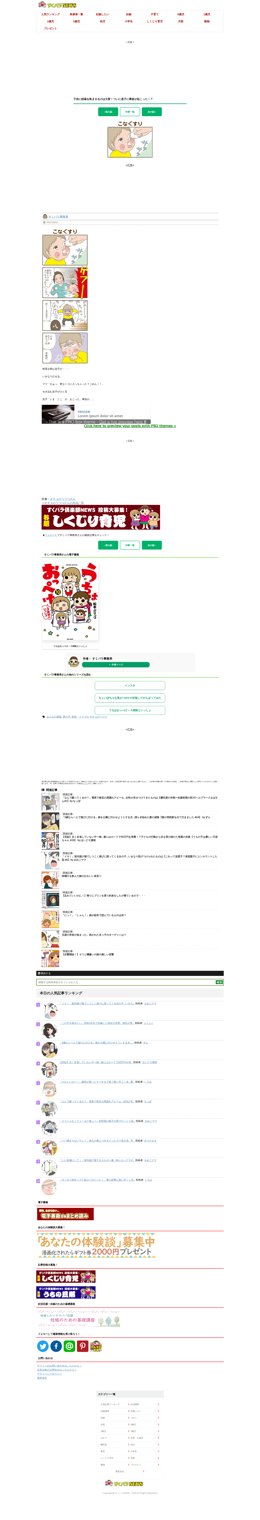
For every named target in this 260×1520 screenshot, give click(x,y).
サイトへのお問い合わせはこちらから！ (59, 1365)
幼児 (102, 21)
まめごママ (150, 1003)
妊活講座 (135, 1404)
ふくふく (149, 1023)
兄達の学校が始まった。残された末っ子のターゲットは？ (94, 934)
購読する (45, 973)
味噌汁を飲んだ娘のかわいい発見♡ (82, 876)
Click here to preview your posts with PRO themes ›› (130, 426)
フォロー (50, 535)
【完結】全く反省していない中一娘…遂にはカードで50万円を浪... (95, 1062)
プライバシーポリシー (49, 1373)
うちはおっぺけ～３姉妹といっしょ (70, 646)
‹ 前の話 (108, 111)
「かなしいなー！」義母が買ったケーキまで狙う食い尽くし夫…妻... (97, 1081)
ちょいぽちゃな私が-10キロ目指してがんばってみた (130, 697)
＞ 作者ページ (116, 664)
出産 (103, 1424)
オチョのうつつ (98, 716)
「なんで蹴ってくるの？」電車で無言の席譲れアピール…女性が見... (97, 1101)
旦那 (180, 21)
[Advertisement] (130, 66)
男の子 (66, 716)
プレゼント (50, 28)
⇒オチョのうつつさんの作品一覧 (63, 503)
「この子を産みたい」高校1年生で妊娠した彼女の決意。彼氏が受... (96, 1023)
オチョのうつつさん (63, 499)
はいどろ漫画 (149, 1062)
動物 (207, 21)
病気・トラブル (80, 716)
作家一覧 (130, 111)
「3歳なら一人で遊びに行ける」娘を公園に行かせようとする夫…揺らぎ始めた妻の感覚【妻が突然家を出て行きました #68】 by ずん (136, 817)
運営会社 (42, 1377)
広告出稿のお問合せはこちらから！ (57, 1369)
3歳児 (76, 21)
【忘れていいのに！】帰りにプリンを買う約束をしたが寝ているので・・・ (104, 895)
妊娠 (128, 14)
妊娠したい (102, 14)
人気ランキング (50, 14)
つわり (134, 1417)
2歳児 (50, 21)
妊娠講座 (105, 1411)
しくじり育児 (155, 21)
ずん (145, 1042)
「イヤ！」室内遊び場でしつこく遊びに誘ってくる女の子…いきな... (97, 1003)
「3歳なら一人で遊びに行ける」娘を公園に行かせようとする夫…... (96, 1042)
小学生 (129, 21)
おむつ (104, 1437)
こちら (85, 783)
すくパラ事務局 (58, 216)
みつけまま (150, 1140)
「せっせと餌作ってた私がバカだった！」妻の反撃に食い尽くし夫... (97, 1179)
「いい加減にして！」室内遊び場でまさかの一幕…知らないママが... (97, 1160)
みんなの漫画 (54, 716)
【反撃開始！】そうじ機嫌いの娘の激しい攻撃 (88, 954)
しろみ (148, 1081)
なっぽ (148, 1101)
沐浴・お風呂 (137, 1437)
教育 (103, 1451)
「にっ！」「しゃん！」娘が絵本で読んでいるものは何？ (94, 915)
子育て (155, 14)
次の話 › (152, 111)
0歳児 (180, 14)
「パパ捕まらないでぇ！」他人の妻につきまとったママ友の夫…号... (97, 1140)
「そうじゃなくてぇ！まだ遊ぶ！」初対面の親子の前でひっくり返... (97, 1121)
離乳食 (104, 1444)
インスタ (130, 685)
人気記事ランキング (110, 1404)
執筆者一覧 (76, 14)
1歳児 (206, 14)
